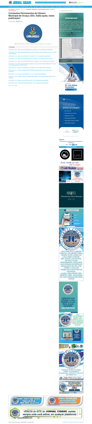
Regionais (28, 9)
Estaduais (34, 9)
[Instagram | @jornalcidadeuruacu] (72, 2)
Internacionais (12, 10)
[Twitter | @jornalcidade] (73, 2)
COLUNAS (36, 6)
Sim (67, 144)
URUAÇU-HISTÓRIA (67, 6)
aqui (50, 43)
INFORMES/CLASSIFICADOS (14, 6)
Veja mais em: (11, 9)
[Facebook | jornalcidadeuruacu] (70, 2)
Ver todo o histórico (13, 85)
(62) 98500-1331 (80, 2)
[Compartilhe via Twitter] (18, 21)
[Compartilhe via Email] (22, 21)
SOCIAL (30, 6)
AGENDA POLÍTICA (24, 6)
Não (70, 144)
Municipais (23, 9)
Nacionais (52, 9)
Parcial (76, 144)
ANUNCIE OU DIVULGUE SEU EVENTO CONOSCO (73, 422)
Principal (17, 9)
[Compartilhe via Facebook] (17, 21)
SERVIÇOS (52, 6)
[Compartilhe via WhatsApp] (20, 21)
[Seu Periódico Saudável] (19, 2)
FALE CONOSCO (59, 6)
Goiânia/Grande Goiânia (43, 9)
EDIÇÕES (74, 6)
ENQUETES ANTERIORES (71, 147)
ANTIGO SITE (80, 6)
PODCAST (47, 6)
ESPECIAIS (41, 6)
